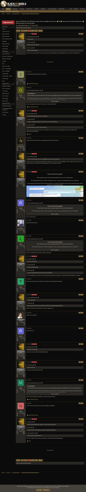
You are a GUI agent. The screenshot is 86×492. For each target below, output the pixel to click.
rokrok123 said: (30, 259)
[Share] (79, 34)
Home (3, 9)
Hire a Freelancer (6, 88)
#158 (82, 380)
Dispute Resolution (6, 106)
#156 (82, 344)
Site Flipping (5, 98)
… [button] (23, 30)
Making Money (5, 93)
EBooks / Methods (6, 58)
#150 (82, 236)
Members (43, 9)
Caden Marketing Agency (23, 25)
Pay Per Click (5, 96)
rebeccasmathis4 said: (32, 297)
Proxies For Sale (6, 66)
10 (32, 30)
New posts (8, 11)
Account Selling (5, 54)
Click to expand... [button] (55, 101)
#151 (82, 256)
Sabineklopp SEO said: (32, 36)
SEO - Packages (6, 71)
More (3, 81)
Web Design (5, 78)
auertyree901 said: (31, 433)
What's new (29, 9)
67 (36, 30)
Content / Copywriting (7, 56)
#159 (82, 403)
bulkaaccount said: (31, 347)
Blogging (4, 41)
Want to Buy (5, 101)
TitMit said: (29, 303)
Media (36, 9)
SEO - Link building (6, 68)
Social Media (5, 46)
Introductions (5, 112)
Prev (19, 30)
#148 (82, 200)
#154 (82, 312)
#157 (82, 362)
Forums (8, 9)
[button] (33, 9)
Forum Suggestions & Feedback (7, 109)
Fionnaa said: (30, 264)
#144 (82, 110)
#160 (82, 419)
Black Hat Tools (6, 43)
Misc (3, 63)
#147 (82, 171)
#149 (82, 220)
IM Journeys (5, 91)
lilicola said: (30, 270)
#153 (82, 294)
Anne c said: (30, 48)
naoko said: (29, 427)
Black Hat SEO (5, 34)
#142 (82, 71)
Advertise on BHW (50, 61)
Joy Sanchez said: (31, 156)
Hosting (4, 61)
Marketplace (15, 9)
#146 (82, 153)
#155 (82, 328)
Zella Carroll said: (31, 113)
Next (40, 30)
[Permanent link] (26, 175)
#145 (82, 138)
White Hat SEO (5, 36)
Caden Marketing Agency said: (34, 90)
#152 (82, 279)
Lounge (4, 114)
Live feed (3, 11)
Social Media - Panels (7, 76)
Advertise (22, 9)
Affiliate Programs (6, 86)
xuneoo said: (30, 125)
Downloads (5, 48)
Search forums (15, 11)
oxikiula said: (30, 119)
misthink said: (30, 422)
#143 (82, 87)
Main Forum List (6, 31)
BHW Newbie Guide (7, 39)
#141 (82, 33)
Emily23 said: (30, 42)
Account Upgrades (52, 9)
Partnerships (61, 9)
